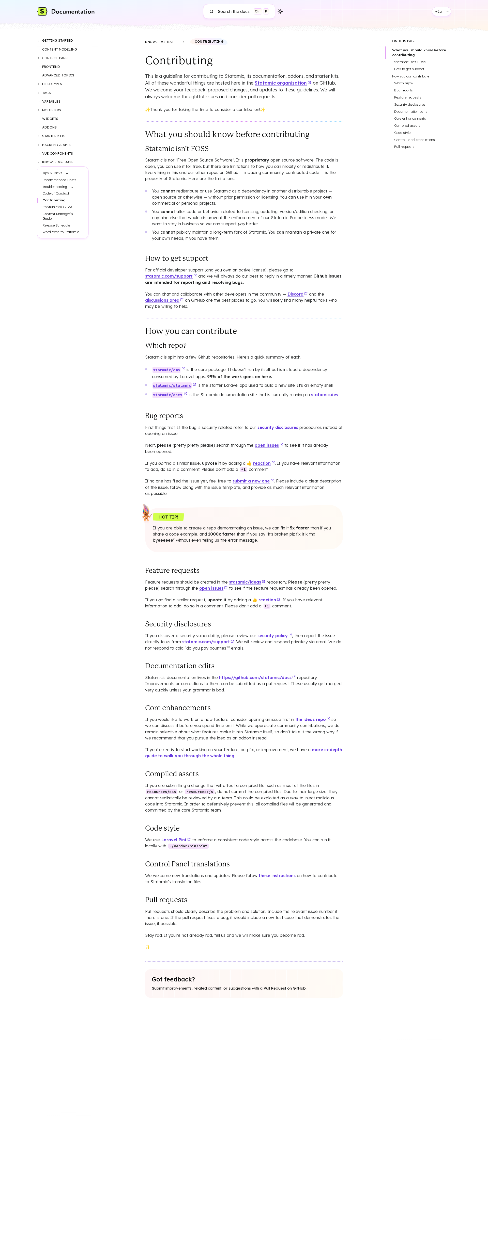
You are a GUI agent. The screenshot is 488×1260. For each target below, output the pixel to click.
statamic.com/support (169, 276)
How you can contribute (410, 76)
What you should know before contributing (419, 52)
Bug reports (403, 90)
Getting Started (57, 40)
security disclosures (277, 427)
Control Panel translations (414, 140)
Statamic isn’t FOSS (410, 62)
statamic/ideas (245, 582)
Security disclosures (409, 104)
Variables (51, 101)
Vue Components (57, 153)
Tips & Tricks (52, 173)
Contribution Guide (57, 207)
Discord (295, 294)
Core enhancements (410, 118)
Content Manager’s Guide (57, 216)
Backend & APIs (56, 145)
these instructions (277, 875)
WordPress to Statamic (60, 232)
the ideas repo (310, 719)
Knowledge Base (57, 162)
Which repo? (404, 83)
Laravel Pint (174, 839)
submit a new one (251, 480)
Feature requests (407, 97)
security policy (272, 635)
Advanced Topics (58, 75)
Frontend (51, 66)
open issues (267, 445)
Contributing (54, 200)
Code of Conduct (55, 193)
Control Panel (55, 58)
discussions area (162, 300)
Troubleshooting (54, 186)
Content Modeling (59, 49)
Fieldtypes (52, 84)
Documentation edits (410, 111)
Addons (49, 127)
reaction (262, 463)
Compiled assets (407, 125)
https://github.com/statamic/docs (255, 677)
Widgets (50, 119)
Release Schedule (56, 225)
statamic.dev (325, 394)
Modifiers (51, 110)
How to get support (409, 69)
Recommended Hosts (59, 179)
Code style (402, 133)
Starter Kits (53, 136)
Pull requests (404, 146)
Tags (46, 93)
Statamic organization (281, 83)
